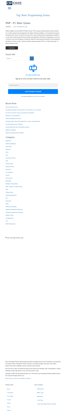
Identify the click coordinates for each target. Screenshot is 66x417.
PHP (7, 189)
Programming (9, 192)
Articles (9, 403)
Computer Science (10, 158)
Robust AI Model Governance (13, 118)
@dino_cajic (40, 392)
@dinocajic (40, 396)
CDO (7, 152)
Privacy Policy (9, 378)
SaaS (7, 204)
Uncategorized (9, 218)
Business (8, 149)
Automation (9, 146)
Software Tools (9, 215)
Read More (12, 48)
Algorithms (8, 141)
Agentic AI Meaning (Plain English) (15, 133)
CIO (7, 155)
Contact (9, 410)
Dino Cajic (24, 26)
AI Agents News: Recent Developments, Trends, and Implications (23, 121)
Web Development (10, 224)
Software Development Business (14, 209)
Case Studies (10, 396)
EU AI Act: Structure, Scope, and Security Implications (20, 113)
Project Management (11, 195)
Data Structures (10, 166)
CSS (7, 161)
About (8, 406)
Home (8, 389)
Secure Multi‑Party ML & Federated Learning (17, 127)
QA (6, 198)
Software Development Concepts (14, 212)
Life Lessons (9, 178)
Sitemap (28, 378)
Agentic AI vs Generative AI (13, 115)
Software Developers (11, 206)
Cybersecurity (9, 163)
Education (8, 169)
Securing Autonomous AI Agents (14, 124)
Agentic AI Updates (11, 130)
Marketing (8, 181)
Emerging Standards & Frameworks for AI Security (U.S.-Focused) (23, 110)
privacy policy (35, 96)
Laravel (7, 175)
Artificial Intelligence (11, 143)
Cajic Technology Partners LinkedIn (46, 404)
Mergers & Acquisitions (12, 184)
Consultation (10, 392)
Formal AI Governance (12, 107)
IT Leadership (9, 172)
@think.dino (40, 389)
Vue (7, 221)
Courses (9, 399)
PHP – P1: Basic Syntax (18, 23)
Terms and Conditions (20, 378)
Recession (8, 201)
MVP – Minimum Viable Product (14, 186)
